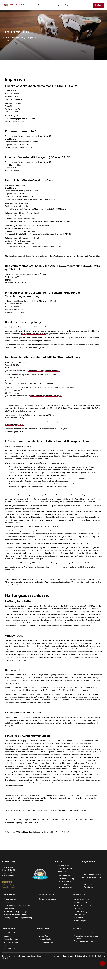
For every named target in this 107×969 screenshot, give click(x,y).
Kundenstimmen (11, 942)
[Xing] (95, 868)
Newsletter (78, 917)
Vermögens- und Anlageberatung (18, 917)
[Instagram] (100, 868)
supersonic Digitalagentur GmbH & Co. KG (23, 822)
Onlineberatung (80, 911)
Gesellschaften (80, 902)
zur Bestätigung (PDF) (14, 418)
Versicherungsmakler (17, 338)
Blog (90, 5)
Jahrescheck (79, 908)
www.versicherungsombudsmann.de (44, 371)
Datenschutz (68, 956)
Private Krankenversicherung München (86, 937)
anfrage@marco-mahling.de (23, 118)
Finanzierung (9, 908)
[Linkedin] (104, 868)
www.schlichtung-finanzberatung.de (46, 396)
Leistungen (41, 5)
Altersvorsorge (10, 899)
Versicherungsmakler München (87, 933)
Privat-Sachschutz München (86, 941)
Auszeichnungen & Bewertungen (59, 5)
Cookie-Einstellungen (97, 956)
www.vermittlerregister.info (78, 256)
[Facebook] (83, 868)
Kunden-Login (45, 939)
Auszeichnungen (11, 939)
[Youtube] (91, 868)
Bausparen (8, 902)
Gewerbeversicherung (48, 899)
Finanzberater (70, 531)
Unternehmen (79, 5)
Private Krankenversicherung (16, 914)
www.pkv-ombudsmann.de (41, 383)
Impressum (56, 956)
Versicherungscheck (82, 905)
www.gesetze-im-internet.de (33, 334)
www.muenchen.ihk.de (15, 312)
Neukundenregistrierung (49, 933)
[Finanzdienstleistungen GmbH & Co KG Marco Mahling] (15, 5)
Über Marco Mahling (12, 933)
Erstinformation (81, 956)
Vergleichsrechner (81, 899)
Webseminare (79, 914)
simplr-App (43, 936)
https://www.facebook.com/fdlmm (68, 810)
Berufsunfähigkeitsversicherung (17, 905)
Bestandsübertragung (48, 942)
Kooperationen (10, 948)
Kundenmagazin (81, 921)
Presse (6, 945)
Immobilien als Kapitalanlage (15, 911)
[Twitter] (87, 868)
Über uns (7, 936)
